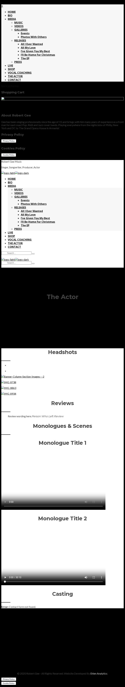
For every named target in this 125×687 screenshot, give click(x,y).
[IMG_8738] (8, 382)
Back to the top (10, 85)
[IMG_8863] (8, 387)
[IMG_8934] (8, 393)
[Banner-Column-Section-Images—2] (22, 376)
